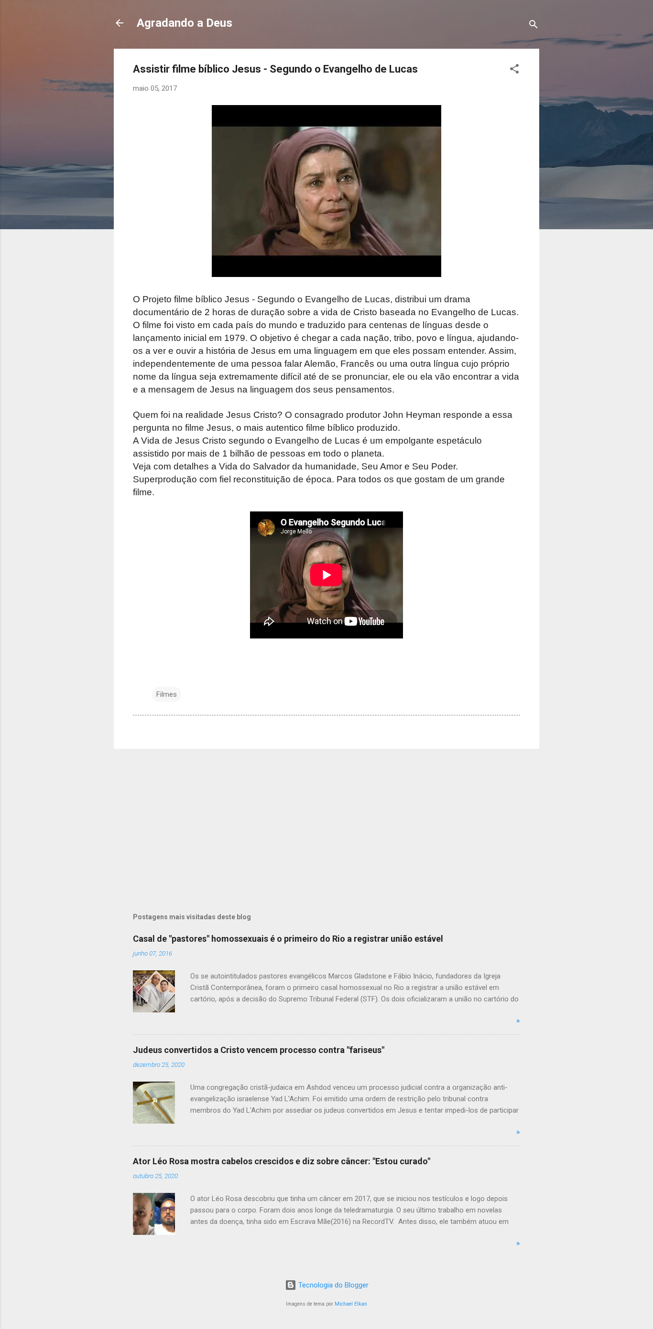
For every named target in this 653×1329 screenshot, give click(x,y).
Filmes (166, 694)
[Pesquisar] (533, 26)
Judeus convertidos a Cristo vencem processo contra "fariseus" (258, 1050)
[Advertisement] (326, 823)
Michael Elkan (351, 1304)
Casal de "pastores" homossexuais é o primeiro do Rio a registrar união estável (288, 939)
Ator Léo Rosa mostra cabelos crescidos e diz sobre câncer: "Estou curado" (281, 1161)
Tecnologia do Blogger (332, 1285)
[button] (514, 70)
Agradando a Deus (184, 23)
